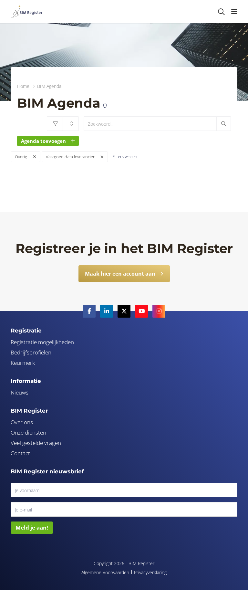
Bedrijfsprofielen (31, 352)
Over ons (22, 422)
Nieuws (19, 392)
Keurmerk (23, 362)
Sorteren (71, 123)
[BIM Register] (26, 11)
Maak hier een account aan (120, 273)
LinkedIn (106, 311)
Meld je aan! (32, 527)
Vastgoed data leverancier (70, 157)
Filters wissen (124, 156)
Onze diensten (28, 432)
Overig (21, 157)
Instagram (158, 311)
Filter (55, 123)
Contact (20, 453)
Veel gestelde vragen (36, 443)
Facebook (89, 311)
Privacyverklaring (150, 572)
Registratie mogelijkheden (42, 342)
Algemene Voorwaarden (105, 572)
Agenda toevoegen (43, 141)
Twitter (124, 311)
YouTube (141, 311)
